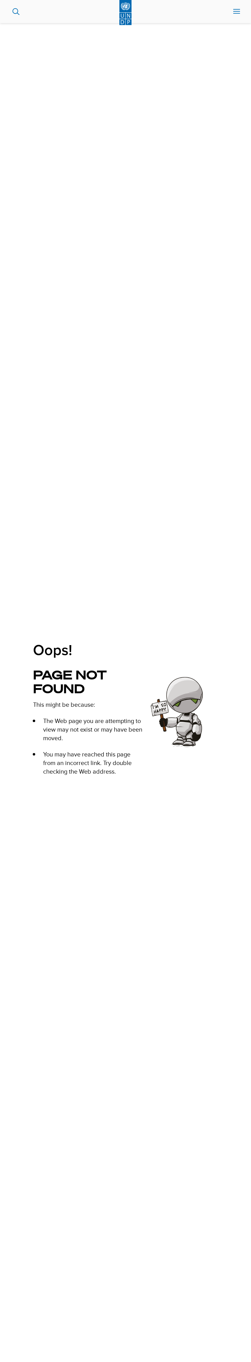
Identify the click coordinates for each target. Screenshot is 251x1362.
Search (16, 12)
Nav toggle (236, 11)
